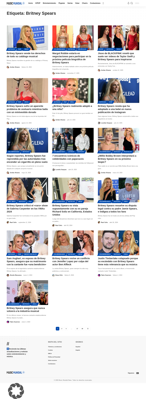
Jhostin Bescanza (15, 275)
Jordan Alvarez (15, 67)
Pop (19, 49)
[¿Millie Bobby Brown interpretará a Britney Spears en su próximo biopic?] (118, 140)
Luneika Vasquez (106, 123)
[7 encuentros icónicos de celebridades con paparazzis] (73, 140)
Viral (26, 49)
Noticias (11, 49)
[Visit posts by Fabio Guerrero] (99, 275)
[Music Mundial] (16, 3)
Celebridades (59, 49)
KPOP (101, 49)
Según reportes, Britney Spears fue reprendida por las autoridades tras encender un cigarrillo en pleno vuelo (27, 158)
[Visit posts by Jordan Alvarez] (8, 67)
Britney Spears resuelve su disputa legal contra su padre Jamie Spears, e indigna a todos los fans (117, 208)
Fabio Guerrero (106, 275)
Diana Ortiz (59, 275)
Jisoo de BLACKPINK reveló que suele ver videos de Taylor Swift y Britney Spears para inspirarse (116, 56)
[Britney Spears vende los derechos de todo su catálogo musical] (27, 37)
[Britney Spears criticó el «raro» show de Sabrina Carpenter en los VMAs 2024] (27, 190)
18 (82, 328)
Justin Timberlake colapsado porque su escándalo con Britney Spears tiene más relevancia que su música (118, 261)
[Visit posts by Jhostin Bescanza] (8, 275)
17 (77, 328)
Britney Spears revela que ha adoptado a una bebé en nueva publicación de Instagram (114, 109)
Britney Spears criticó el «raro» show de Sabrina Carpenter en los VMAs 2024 (27, 208)
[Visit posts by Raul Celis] (8, 222)
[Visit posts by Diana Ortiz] (53, 275)
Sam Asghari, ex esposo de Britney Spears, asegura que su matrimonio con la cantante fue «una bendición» (26, 261)
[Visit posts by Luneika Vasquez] (99, 123)
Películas (82, 49)
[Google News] (137, 373)
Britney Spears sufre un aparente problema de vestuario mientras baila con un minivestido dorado (27, 109)
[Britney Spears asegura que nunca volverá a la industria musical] (27, 292)
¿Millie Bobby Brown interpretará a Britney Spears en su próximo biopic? (117, 158)
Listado (71, 151)
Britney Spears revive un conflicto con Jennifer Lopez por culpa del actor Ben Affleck (71, 261)
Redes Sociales (30, 254)
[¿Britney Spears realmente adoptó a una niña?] (73, 90)
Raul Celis (13, 222)
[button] (103, 3)
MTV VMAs (12, 201)
